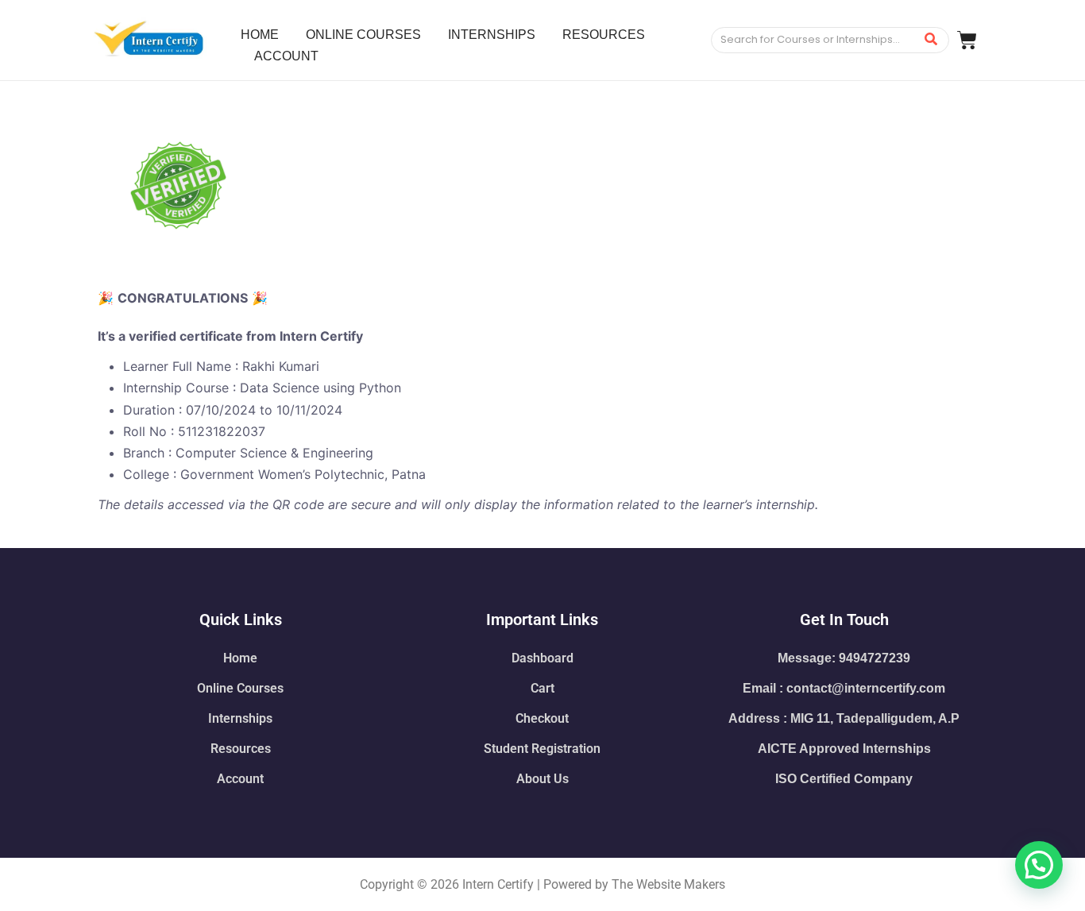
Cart (542, 688)
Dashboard (542, 658)
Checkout (542, 718)
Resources (240, 748)
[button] (1039, 865)
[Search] (931, 40)
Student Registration (542, 748)
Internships (240, 718)
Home (240, 658)
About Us (542, 778)
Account (240, 778)
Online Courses (240, 688)
